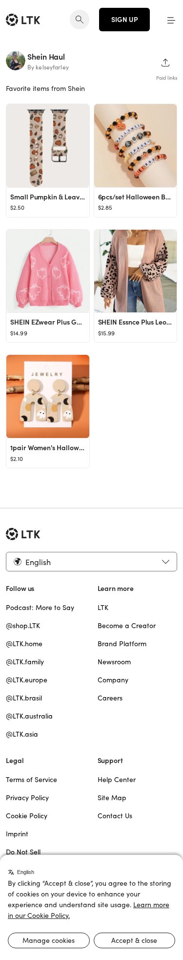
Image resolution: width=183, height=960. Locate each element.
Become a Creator (127, 625)
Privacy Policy (27, 797)
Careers (110, 698)
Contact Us (115, 815)
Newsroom (114, 661)
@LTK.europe (26, 680)
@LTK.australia (29, 716)
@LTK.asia (22, 734)
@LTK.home (24, 643)
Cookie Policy (26, 815)
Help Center (117, 779)
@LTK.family (25, 661)
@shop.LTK (23, 625)
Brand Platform (122, 643)
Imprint (17, 833)
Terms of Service (31, 779)
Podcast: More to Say (40, 607)
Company (113, 680)
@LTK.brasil (24, 698)
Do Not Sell (23, 852)
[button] (171, 19)
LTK (103, 607)
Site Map (112, 797)
